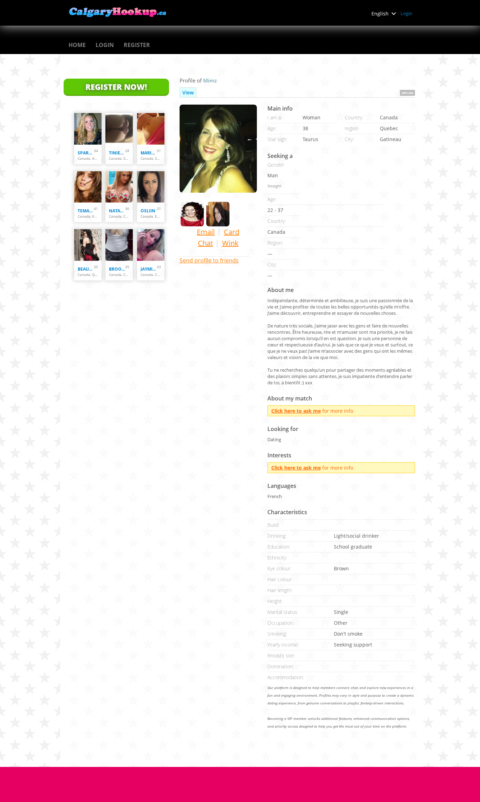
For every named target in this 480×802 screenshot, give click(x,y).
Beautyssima (86, 269)
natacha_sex (117, 211)
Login (406, 13)
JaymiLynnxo (149, 269)
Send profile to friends (209, 260)
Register (137, 45)
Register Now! (116, 86)
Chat (205, 243)
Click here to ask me (296, 410)
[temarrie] (88, 187)
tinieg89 (117, 153)
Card (231, 232)
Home (77, 45)
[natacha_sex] (119, 187)
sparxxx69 (86, 153)
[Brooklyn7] (119, 245)
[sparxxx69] (88, 129)
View (188, 92)
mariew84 (149, 153)
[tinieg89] (119, 129)
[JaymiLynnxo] (150, 245)
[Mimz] (218, 149)
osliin (148, 211)
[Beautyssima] (88, 245)
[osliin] (150, 187)
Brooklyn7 (117, 269)
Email (206, 232)
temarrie (86, 211)
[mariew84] (150, 129)
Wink (230, 243)
